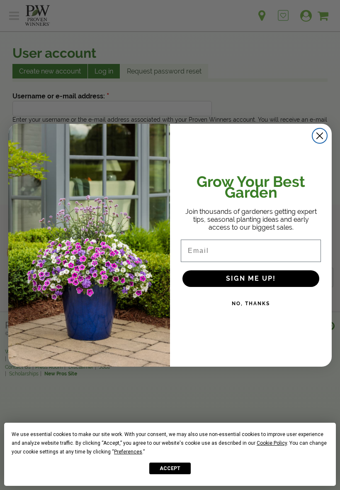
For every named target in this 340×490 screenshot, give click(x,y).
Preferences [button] (128, 452)
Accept (170, 468)
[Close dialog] (320, 136)
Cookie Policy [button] (272, 443)
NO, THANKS (251, 303)
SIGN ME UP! (251, 278)
